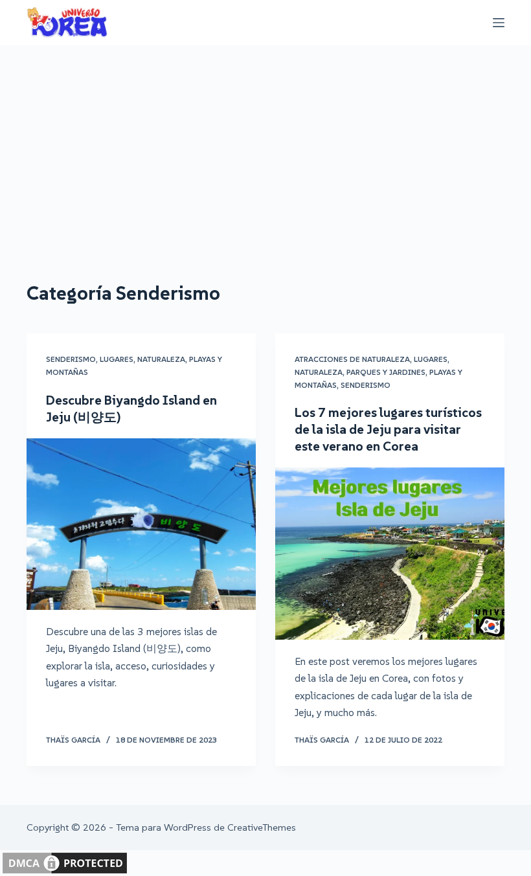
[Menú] (498, 22)
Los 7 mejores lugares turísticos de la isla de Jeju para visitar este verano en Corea (388, 429)
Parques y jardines (385, 372)
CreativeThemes (261, 827)
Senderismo (71, 359)
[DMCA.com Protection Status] (65, 861)
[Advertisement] (265, 142)
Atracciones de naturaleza (352, 359)
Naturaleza (161, 359)
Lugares (116, 359)
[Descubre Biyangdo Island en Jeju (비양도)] (141, 524)
